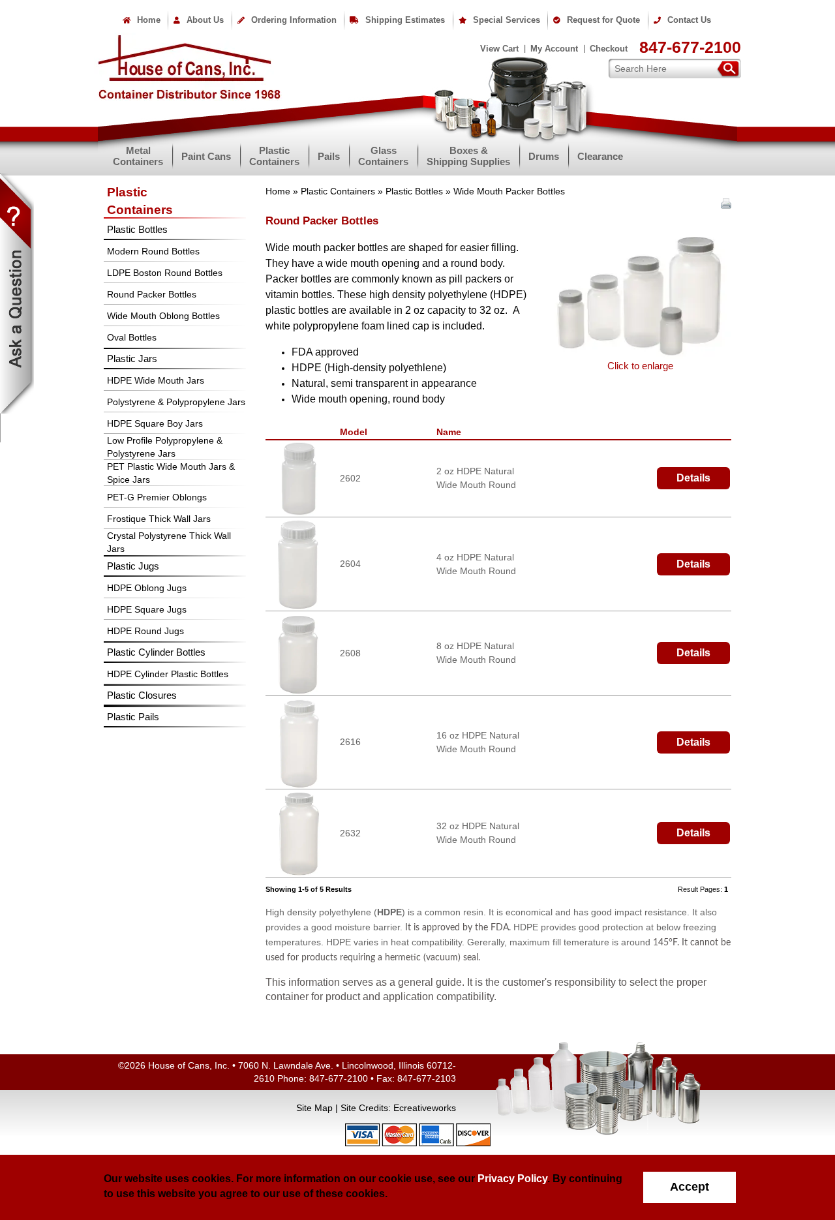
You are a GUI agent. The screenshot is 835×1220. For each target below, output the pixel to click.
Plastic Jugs (133, 566)
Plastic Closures (142, 695)
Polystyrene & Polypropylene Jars (176, 402)
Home (148, 20)
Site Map (314, 1108)
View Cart (499, 48)
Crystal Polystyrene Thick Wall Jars (169, 542)
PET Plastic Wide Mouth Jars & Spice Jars (171, 473)
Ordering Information (294, 20)
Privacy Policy (512, 1178)
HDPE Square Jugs (147, 609)
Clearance (600, 156)
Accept (689, 1186)
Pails (329, 156)
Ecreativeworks (424, 1108)
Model (356, 432)
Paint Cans (206, 156)
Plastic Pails (133, 716)
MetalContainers (138, 156)
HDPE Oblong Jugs (147, 588)
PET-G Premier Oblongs (157, 497)
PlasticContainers (274, 156)
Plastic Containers (338, 191)
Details (693, 477)
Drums (543, 156)
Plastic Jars (132, 358)
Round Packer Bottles (151, 294)
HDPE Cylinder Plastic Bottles (167, 674)
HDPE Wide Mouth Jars (155, 380)
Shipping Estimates (405, 20)
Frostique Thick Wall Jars (159, 518)
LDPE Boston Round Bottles (164, 272)
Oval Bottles (132, 337)
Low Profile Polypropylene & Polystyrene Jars (164, 447)
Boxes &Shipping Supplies (468, 156)
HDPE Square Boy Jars (155, 423)
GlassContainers (383, 156)
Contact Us (689, 20)
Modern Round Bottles (153, 251)
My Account (554, 48)
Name (451, 432)
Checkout (609, 48)
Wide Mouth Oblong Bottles (163, 316)
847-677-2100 (690, 47)
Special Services (506, 20)
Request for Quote (603, 20)
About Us (205, 20)
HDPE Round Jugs (145, 631)
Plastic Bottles (414, 191)
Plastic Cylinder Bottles (156, 652)
